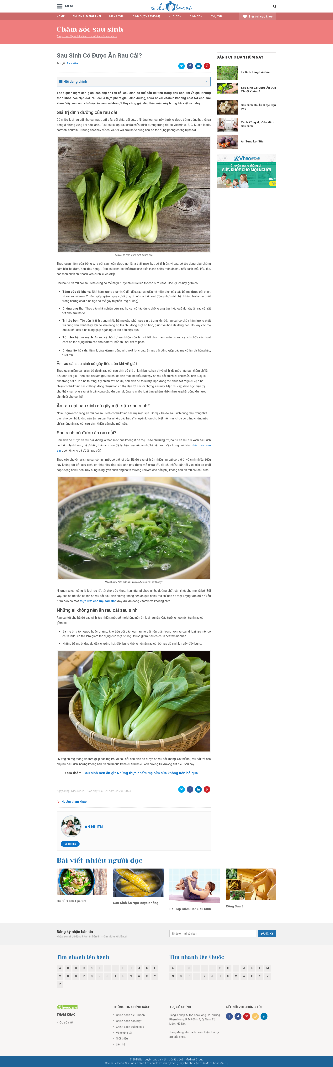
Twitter (181, 66)
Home (61, 16)
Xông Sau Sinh (237, 906)
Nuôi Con (175, 16)
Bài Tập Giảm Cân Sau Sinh (190, 909)
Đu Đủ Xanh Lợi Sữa (72, 901)
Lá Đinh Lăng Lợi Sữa (255, 72)
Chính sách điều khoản (130, 1015)
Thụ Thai (217, 16)
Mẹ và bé (75, 36)
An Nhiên (72, 63)
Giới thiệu (122, 1038)
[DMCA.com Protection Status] (67, 1007)
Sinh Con (196, 16)
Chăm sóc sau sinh (104, 36)
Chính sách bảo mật (128, 1021)
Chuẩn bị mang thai (87, 16)
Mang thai (116, 16)
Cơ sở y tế (66, 1022)
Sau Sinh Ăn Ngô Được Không (135, 903)
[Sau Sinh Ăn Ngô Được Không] (138, 882)
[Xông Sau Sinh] (251, 884)
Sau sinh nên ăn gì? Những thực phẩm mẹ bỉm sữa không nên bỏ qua (140, 773)
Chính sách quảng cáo (130, 1027)
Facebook (190, 66)
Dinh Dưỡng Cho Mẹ (146, 16)
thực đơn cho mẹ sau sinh (98, 601)
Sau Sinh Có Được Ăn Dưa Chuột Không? (258, 89)
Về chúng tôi (124, 1032)
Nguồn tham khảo (74, 801)
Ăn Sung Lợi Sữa (252, 141)
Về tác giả (70, 843)
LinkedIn (198, 66)
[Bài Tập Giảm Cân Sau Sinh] (194, 885)
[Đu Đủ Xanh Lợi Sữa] (82, 881)
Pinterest (207, 66)
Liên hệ (120, 1044)
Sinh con (87, 36)
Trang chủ (62, 36)
